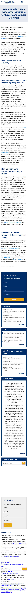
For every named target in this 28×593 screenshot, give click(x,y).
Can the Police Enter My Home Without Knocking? (12, 341)
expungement (5, 152)
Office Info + (15, 543)
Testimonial (8, 379)
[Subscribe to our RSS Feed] (14, 354)
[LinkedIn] (10, 571)
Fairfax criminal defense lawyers (10, 248)
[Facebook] (7, 571)
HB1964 (23, 177)
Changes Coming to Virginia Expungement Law (14, 317)
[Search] (23, 463)
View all (21, 324)
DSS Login (9, 592)
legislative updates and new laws (12, 222)
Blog (5, 350)
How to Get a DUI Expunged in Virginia (12, 321)
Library (6, 306)
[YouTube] (11, 571)
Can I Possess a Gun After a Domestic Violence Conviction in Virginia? (12, 336)
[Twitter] (8, 571)
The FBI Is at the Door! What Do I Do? (11, 358)
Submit (14, 299)
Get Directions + (14, 556)
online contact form (18, 259)
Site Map (3, 592)
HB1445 (24, 128)
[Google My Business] (8, 573)
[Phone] (21, 2)
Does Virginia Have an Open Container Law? (14, 333)
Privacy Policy (11, 579)
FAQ (4, 330)
